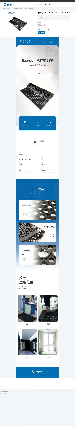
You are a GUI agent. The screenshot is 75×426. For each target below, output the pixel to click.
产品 (5, 8)
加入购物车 (41, 32)
